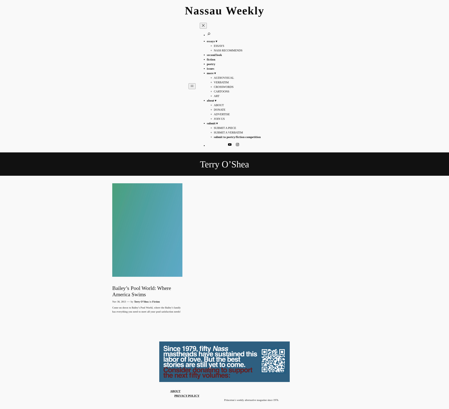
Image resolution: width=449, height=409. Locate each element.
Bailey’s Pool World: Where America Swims (141, 291)
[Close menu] (203, 26)
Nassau (203, 10)
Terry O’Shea (141, 301)
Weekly (245, 10)
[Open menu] (192, 86)
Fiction (156, 301)
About (175, 391)
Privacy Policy (186, 395)
